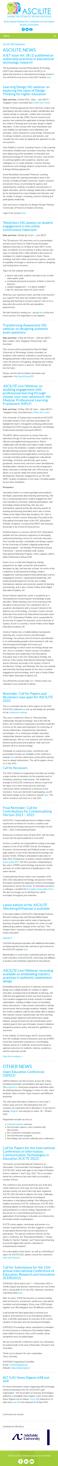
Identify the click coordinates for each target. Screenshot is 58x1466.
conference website (18, 712)
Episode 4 (7, 938)
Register (14, 1111)
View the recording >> (13, 1056)
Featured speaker (15, 1124)
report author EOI (11, 862)
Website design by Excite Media (36, 1456)
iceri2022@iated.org (18, 1365)
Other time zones (42, 102)
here (49, 77)
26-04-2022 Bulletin (14, 44)
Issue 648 (34, 1399)
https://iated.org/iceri (20, 1368)
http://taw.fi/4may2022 (24, 376)
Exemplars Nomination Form (40, 889)
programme (12, 1087)
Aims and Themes (11, 1257)
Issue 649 (15, 1402)
